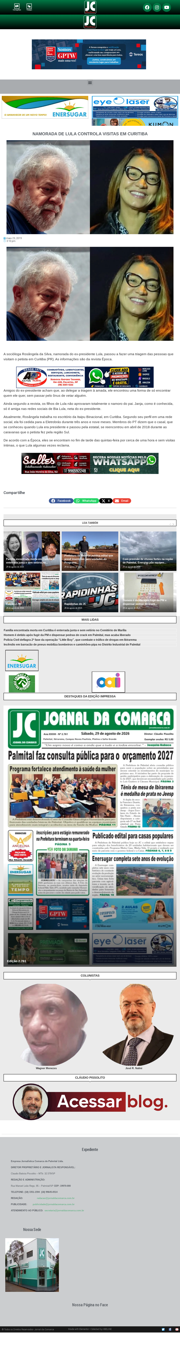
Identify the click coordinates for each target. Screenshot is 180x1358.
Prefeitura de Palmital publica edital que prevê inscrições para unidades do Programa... (88, 559)
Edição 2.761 (14, 603)
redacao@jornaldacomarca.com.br (56, 1198)
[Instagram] (157, 7)
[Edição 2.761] (32, 592)
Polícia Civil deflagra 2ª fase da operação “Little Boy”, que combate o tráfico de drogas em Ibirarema (70, 639)
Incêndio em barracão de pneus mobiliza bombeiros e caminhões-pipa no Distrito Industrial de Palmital (72, 644)
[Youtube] (166, 7)
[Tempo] (29, 6)
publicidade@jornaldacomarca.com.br (54, 1204)
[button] (90, 82)
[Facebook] (147, 7)
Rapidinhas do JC (75, 603)
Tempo (29, 10)
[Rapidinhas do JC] (90, 592)
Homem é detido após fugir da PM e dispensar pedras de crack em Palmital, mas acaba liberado (67, 635)
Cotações (17, 10)
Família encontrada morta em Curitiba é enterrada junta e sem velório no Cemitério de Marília (65, 630)
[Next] (173, 524)
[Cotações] (16, 6)
